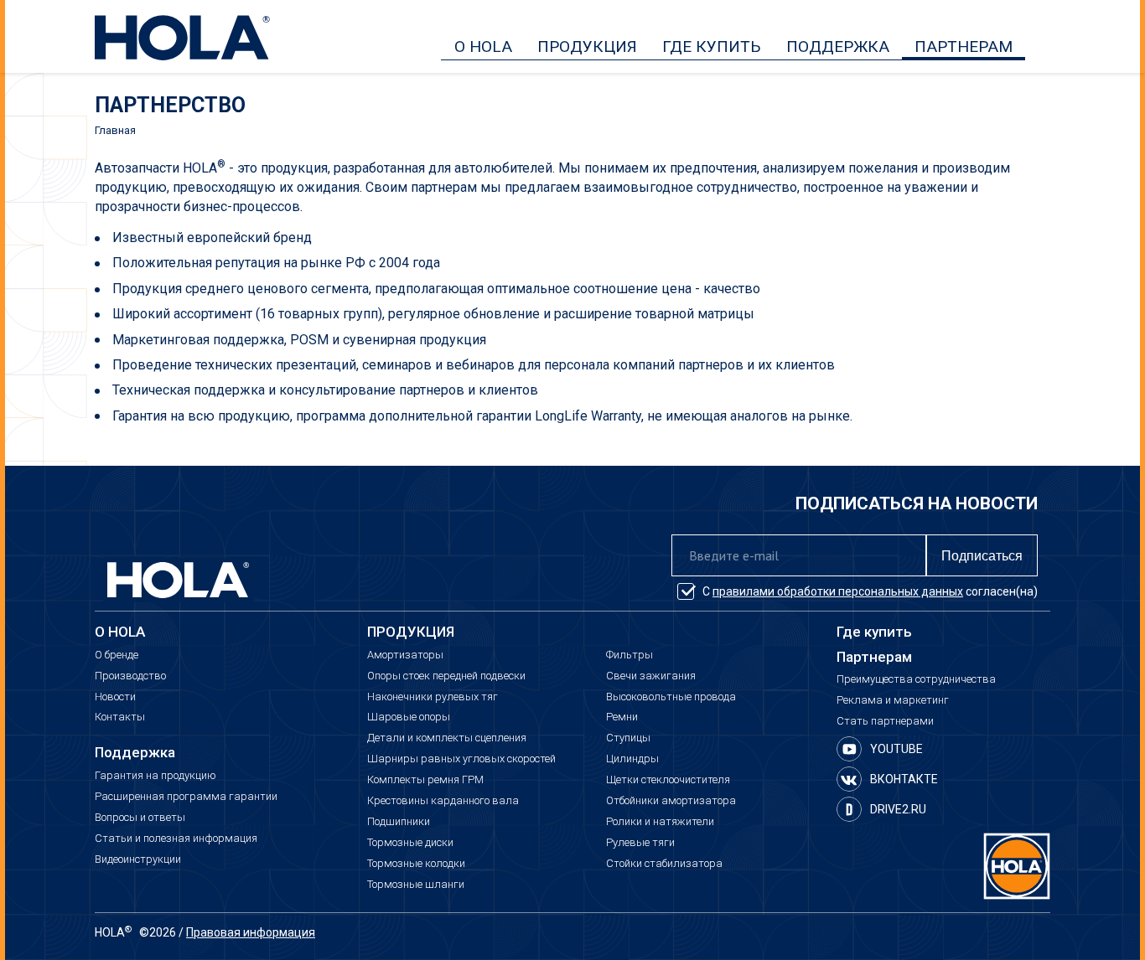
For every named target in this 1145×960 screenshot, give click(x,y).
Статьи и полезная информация (176, 838)
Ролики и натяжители (660, 822)
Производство (130, 676)
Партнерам (874, 657)
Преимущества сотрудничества (916, 679)
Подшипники (398, 822)
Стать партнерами (885, 721)
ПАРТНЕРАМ (963, 46)
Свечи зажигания (651, 676)
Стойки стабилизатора (664, 864)
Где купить (874, 632)
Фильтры (629, 655)
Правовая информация (250, 932)
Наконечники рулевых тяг (432, 697)
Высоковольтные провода (671, 697)
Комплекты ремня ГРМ (425, 780)
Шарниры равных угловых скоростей (461, 759)
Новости (115, 697)
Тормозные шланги (415, 884)
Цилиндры (632, 759)
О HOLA (483, 46)
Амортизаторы (405, 655)
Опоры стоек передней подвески (446, 676)
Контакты (120, 717)
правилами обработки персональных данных (837, 591)
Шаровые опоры (408, 717)
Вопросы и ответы (140, 817)
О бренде (116, 655)
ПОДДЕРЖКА (837, 46)
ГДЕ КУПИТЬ (711, 46)
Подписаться (982, 556)
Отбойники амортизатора (671, 801)
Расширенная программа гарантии (186, 797)
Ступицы (628, 738)
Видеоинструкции (138, 859)
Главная (115, 131)
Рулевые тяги (640, 843)
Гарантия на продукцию (155, 776)
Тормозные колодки (416, 864)
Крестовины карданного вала (443, 801)
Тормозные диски (410, 843)
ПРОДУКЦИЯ (587, 46)
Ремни (622, 717)
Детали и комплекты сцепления (446, 738)
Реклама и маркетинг (893, 700)
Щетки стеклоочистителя (668, 780)
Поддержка (135, 753)
